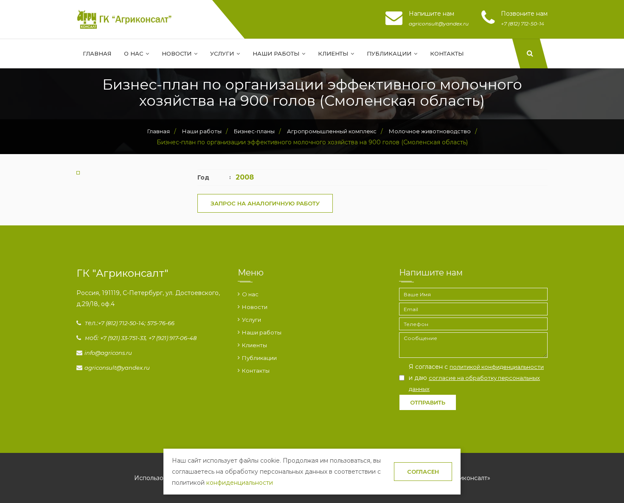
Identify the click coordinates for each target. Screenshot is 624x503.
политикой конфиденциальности (497, 366)
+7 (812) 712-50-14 (121, 323)
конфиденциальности (239, 482)
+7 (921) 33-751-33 (123, 337)
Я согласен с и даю (476, 377)
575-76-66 (160, 323)
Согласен (423, 471)
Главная (97, 53)
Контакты (447, 53)
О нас (134, 53)
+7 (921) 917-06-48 (173, 337)
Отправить (427, 402)
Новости (177, 53)
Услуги (223, 53)
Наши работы (277, 53)
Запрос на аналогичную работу (265, 203)
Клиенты (334, 53)
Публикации (390, 53)
